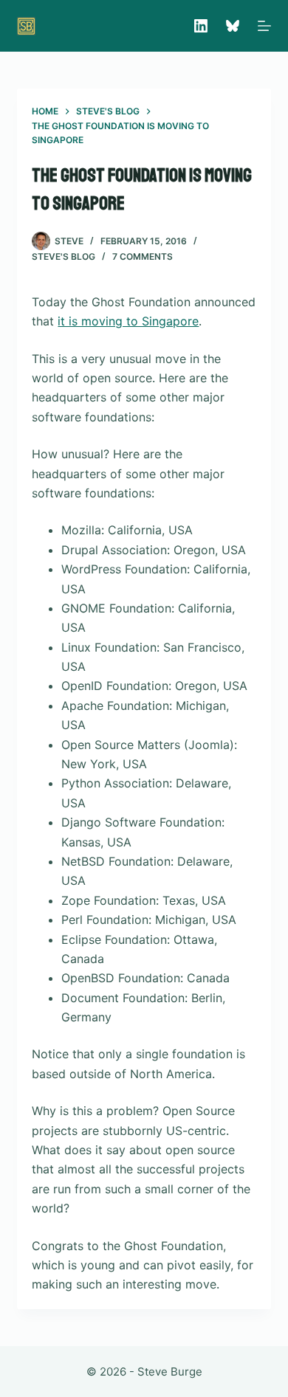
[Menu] (264, 25)
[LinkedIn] (201, 25)
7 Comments (142, 256)
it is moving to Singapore (128, 321)
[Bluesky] (232, 25)
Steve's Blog (63, 256)
